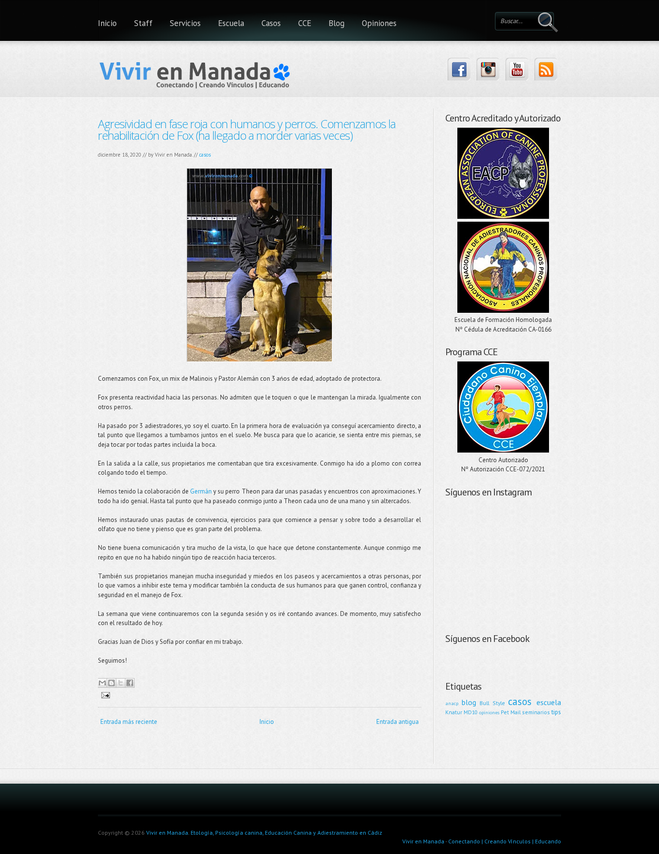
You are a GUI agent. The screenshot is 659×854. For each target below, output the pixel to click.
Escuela (231, 23)
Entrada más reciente (128, 722)
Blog (336, 23)
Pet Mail (511, 712)
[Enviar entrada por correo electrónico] (104, 695)
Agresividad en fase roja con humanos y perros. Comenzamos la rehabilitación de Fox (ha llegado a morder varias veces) (247, 129)
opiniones (489, 712)
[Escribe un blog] (111, 683)
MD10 (471, 712)
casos (205, 154)
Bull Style (492, 703)
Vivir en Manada (423, 841)
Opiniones (379, 23)
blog (469, 702)
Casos (271, 23)
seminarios (536, 712)
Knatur (453, 712)
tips (556, 712)
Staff (143, 23)
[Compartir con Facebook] (130, 683)
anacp (451, 703)
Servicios (185, 23)
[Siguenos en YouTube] (517, 69)
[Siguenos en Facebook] (459, 69)
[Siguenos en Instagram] (488, 69)
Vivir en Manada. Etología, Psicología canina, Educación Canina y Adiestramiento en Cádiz (264, 832)
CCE (304, 23)
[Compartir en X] (120, 683)
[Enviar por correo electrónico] (102, 683)
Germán (201, 491)
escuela (548, 702)
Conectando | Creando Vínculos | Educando (504, 841)
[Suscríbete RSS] (546, 69)
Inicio (107, 23)
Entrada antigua (397, 722)
